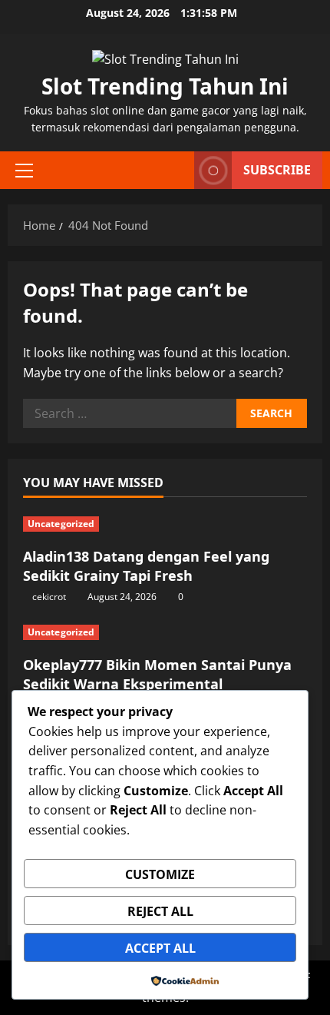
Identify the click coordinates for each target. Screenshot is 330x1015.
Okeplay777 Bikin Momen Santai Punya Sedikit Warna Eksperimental (157, 674)
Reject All (160, 911)
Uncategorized (61, 523)
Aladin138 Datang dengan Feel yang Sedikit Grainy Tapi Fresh (146, 566)
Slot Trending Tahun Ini (165, 86)
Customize (160, 874)
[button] (24, 170)
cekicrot (49, 596)
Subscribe (277, 169)
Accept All (160, 948)
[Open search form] (175, 170)
